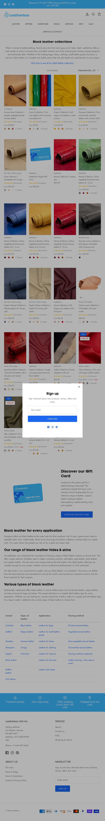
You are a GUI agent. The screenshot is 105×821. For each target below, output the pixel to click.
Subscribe (52, 419)
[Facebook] (48, 427)
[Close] (79, 387)
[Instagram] (53, 427)
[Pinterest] (57, 427)
